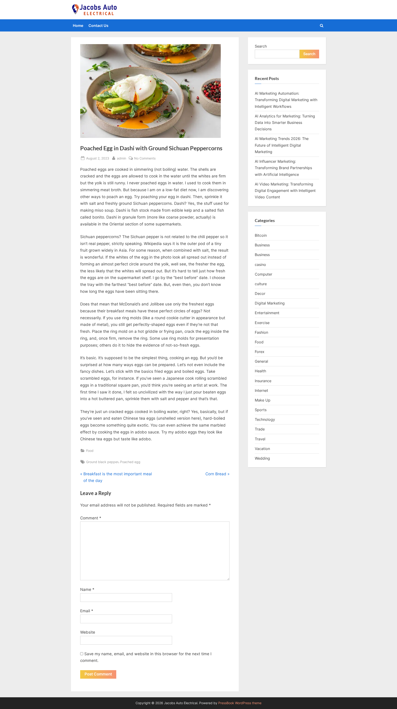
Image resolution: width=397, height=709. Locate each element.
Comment (90, 518)
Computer (263, 274)
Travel (260, 439)
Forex (259, 351)
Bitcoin (261, 235)
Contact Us (98, 25)
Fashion (261, 332)
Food (90, 451)
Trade (260, 429)
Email (86, 611)
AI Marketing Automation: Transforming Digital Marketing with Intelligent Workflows (286, 100)
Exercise (262, 322)
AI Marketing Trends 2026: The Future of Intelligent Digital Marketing (282, 145)
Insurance (263, 381)
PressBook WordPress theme (239, 703)
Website (87, 632)
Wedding (262, 458)
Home (78, 25)
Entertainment (267, 312)
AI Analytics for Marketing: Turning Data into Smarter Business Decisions (285, 122)
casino (260, 264)
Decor (260, 293)
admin (121, 158)
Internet (261, 390)
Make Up (262, 400)
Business (262, 245)
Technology (265, 419)
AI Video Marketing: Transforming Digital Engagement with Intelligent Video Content (285, 190)
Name (87, 589)
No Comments (145, 158)
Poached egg (130, 462)
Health (260, 371)
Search (261, 46)
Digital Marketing (270, 303)
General (261, 361)
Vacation (262, 448)
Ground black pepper (102, 462)
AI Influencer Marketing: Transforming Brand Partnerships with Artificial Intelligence (283, 168)
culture (261, 284)
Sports (261, 409)
